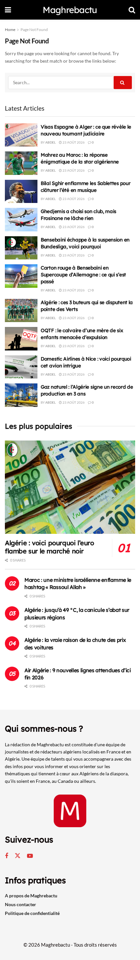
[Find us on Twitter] (18, 856)
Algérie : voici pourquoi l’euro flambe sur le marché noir (49, 547)
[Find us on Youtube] (30, 856)
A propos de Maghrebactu (31, 895)
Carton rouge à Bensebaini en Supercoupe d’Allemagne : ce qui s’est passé (83, 275)
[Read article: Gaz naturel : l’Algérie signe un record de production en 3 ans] (21, 395)
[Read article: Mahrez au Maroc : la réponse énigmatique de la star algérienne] (21, 163)
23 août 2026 (73, 142)
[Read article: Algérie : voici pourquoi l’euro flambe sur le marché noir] (70, 487)
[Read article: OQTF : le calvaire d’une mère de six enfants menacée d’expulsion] (21, 338)
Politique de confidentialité (32, 913)
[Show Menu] (8, 10)
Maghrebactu (70, 10)
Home (10, 29)
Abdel (50, 142)
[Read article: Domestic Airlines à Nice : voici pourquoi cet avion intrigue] (21, 367)
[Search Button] (132, 9)
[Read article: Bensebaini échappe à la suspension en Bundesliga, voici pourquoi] (21, 248)
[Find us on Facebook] (6, 856)
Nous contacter (20, 904)
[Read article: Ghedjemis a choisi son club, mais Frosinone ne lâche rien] (21, 219)
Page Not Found (34, 29)
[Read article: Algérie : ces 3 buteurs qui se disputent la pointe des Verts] (21, 310)
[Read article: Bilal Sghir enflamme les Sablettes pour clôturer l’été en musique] (21, 191)
